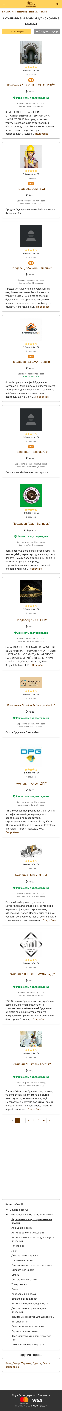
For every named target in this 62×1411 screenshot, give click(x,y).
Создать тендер (48, 31)
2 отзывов (31, 517)
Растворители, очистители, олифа (31, 1265)
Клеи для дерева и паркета (27, 1344)
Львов (46, 1363)
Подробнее (41, 133)
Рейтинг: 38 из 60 (31, 694)
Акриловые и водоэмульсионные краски (31, 1221)
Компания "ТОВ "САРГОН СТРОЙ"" (31, 85)
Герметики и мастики (24, 1331)
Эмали (15, 1289)
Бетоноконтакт (20, 1321)
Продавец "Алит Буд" (31, 188)
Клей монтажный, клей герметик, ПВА (31, 1337)
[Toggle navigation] (4, 4)
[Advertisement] (31, 1161)
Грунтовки (17, 1245)
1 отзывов (31, 178)
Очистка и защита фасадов (27, 1326)
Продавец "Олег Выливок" (31, 523)
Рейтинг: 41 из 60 (31, 174)
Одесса (37, 1363)
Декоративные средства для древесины (28, 1310)
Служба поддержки (24, 1395)
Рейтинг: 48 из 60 (31, 70)
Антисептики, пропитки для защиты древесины (32, 1239)
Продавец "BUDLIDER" (31, 620)
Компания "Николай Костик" (31, 1064)
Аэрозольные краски (24, 1293)
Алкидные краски (22, 1227)
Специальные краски (24, 1279)
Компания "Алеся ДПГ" (31, 783)
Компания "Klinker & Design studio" (31, 705)
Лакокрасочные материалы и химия (31, 1214)
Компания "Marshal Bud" (31, 875)
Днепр (16, 1363)
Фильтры (18, 31)
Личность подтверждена (32, 536)
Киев (8, 1363)
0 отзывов (31, 257)
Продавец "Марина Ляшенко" (31, 268)
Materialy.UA (40, 1405)
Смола (15, 1274)
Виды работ (12, 1204)
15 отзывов (31, 75)
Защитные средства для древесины (32, 1316)
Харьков (26, 1363)
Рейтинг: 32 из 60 (31, 437)
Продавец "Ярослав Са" (31, 452)
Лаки (14, 1250)
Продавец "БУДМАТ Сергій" (31, 361)
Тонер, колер (19, 1284)
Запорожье (12, 1366)
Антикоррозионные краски (27, 1232)
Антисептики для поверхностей (30, 1303)
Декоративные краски (24, 1255)
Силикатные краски (23, 1269)
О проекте (44, 1395)
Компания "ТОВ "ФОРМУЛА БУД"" (31, 974)
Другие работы (19, 1209)
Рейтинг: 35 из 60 (31, 253)
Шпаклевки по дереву (24, 1298)
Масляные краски (22, 1260)
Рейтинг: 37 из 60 (31, 773)
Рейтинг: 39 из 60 (31, 609)
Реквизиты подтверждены (32, 97)
